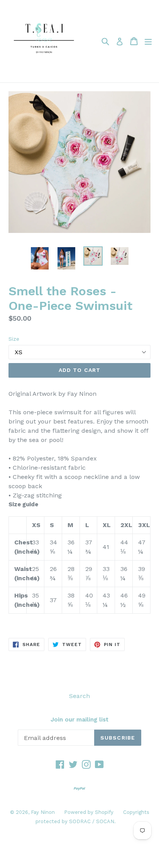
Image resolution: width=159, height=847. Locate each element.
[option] (39, 258)
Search (79, 696)
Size (13, 339)
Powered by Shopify (88, 812)
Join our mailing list (79, 719)
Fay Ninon (43, 812)
